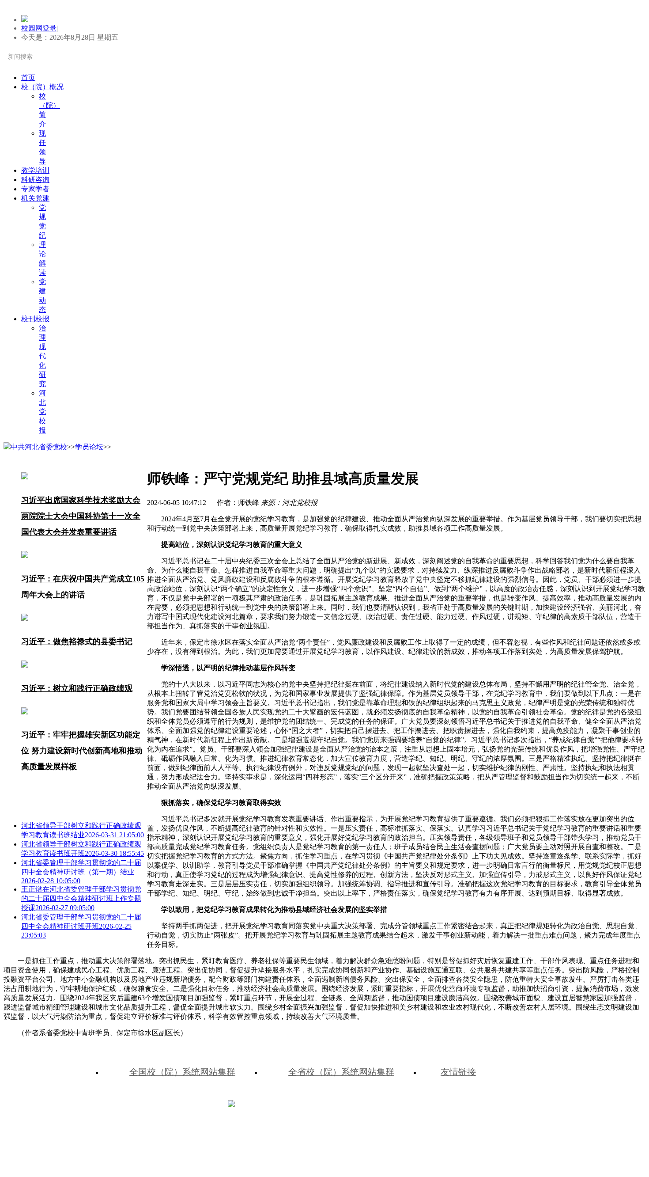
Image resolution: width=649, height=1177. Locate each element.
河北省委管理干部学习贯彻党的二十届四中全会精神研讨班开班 (81, 926)
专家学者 (35, 189)
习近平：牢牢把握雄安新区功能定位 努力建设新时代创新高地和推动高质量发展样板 (82, 750)
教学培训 (35, 170)
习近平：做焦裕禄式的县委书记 (76, 641)
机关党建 (35, 198)
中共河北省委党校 (39, 447)
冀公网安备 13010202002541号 (284, 1103)
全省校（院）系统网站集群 (341, 1072)
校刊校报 (35, 319)
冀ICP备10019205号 (367, 1103)
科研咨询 (35, 179)
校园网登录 (39, 28)
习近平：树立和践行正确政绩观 (76, 688)
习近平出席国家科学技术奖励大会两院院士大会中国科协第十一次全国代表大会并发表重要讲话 (80, 516)
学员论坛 (89, 447)
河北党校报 (42, 411)
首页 (28, 77)
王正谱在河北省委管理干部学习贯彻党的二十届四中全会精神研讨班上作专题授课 (81, 898)
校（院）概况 (42, 87)
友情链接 (458, 1072)
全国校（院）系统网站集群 (182, 1072)
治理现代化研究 (42, 355)
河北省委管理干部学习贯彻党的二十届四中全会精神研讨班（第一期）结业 (81, 872)
